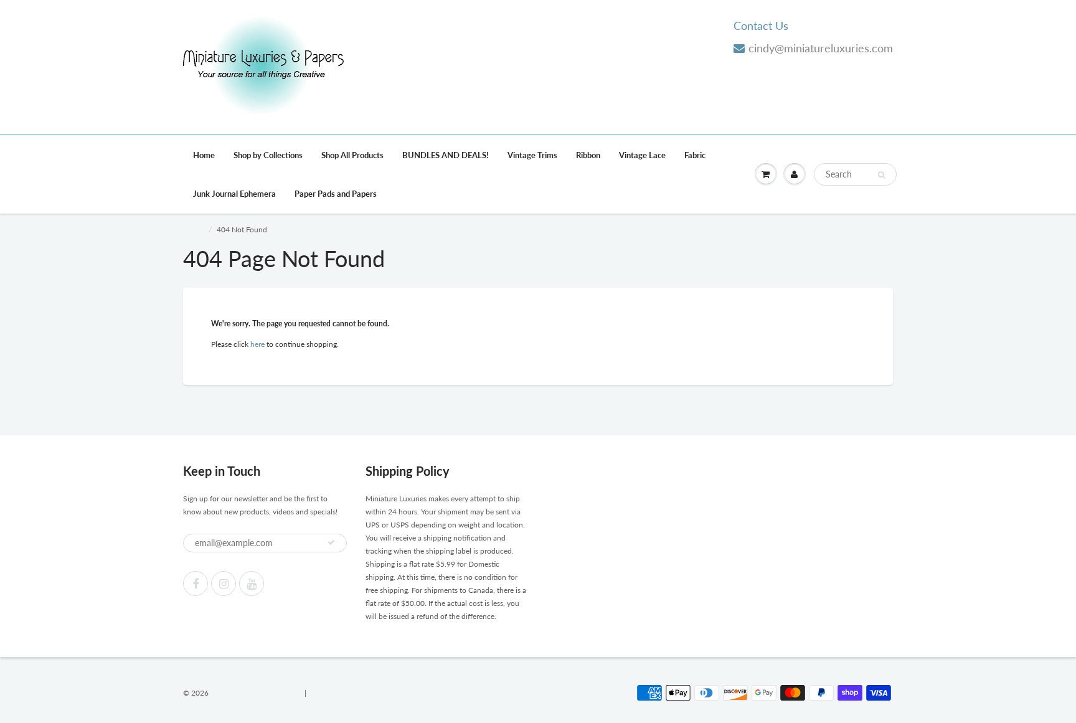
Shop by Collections (268, 155)
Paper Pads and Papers (336, 194)
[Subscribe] (331, 542)
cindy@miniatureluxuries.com (820, 48)
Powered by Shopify (341, 692)
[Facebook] (195, 583)
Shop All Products (352, 155)
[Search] (881, 175)
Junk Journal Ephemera (234, 194)
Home (204, 155)
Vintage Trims (532, 155)
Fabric (695, 155)
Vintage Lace (642, 155)
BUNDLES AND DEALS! (445, 155)
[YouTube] (251, 583)
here (257, 344)
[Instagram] (223, 583)
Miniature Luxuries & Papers (256, 692)
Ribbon (588, 155)
